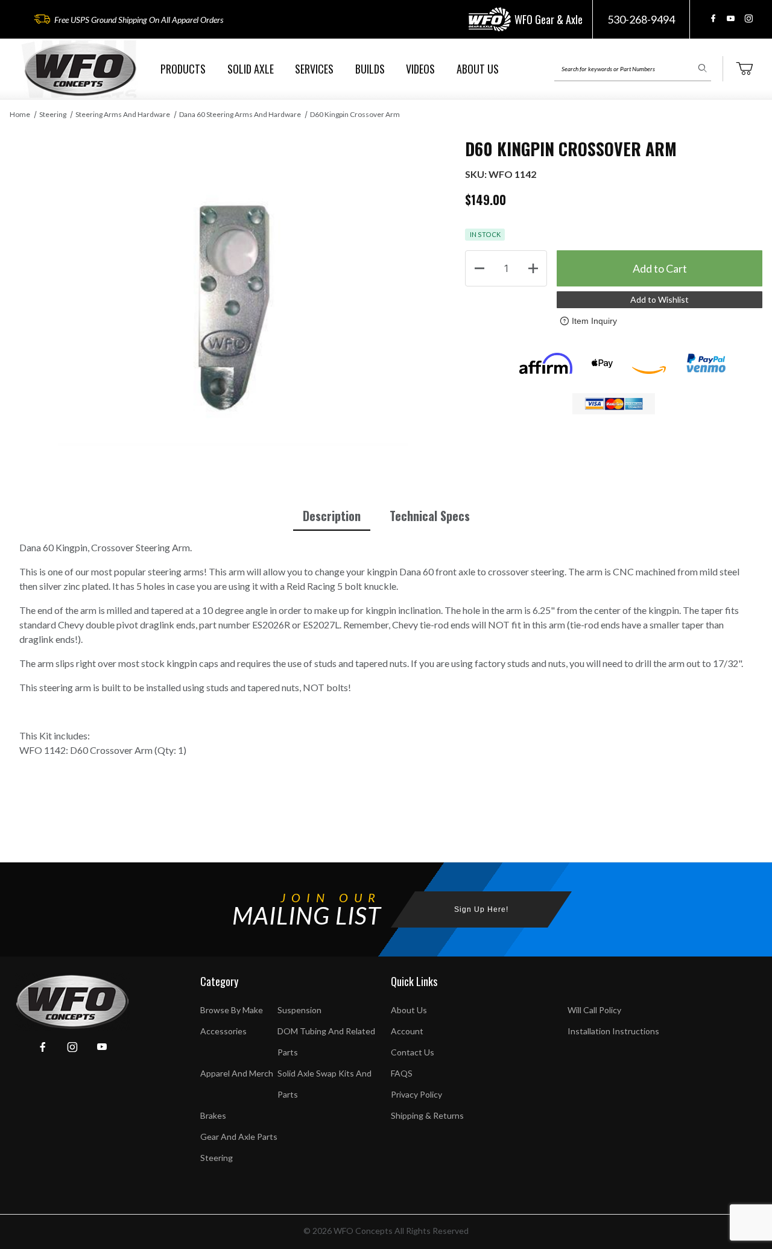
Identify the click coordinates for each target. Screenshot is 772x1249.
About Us (409, 1010)
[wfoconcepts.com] (80, 69)
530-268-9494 (641, 19)
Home (20, 114)
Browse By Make (231, 1010)
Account (407, 1031)
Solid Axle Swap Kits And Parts (324, 1083)
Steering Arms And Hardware (122, 114)
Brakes (213, 1115)
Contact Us (412, 1052)
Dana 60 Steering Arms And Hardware (240, 114)
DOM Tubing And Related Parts (326, 1041)
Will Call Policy (594, 1010)
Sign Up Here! (481, 909)
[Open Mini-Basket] (744, 68)
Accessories (223, 1031)
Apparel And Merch (236, 1073)
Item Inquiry (594, 321)
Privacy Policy (416, 1094)
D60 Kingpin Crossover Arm (355, 114)
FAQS (402, 1073)
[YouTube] (731, 18)
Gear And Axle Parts (238, 1136)
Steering (52, 114)
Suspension (299, 1010)
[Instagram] (748, 18)
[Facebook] (713, 18)
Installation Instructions (613, 1031)
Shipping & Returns (427, 1115)
